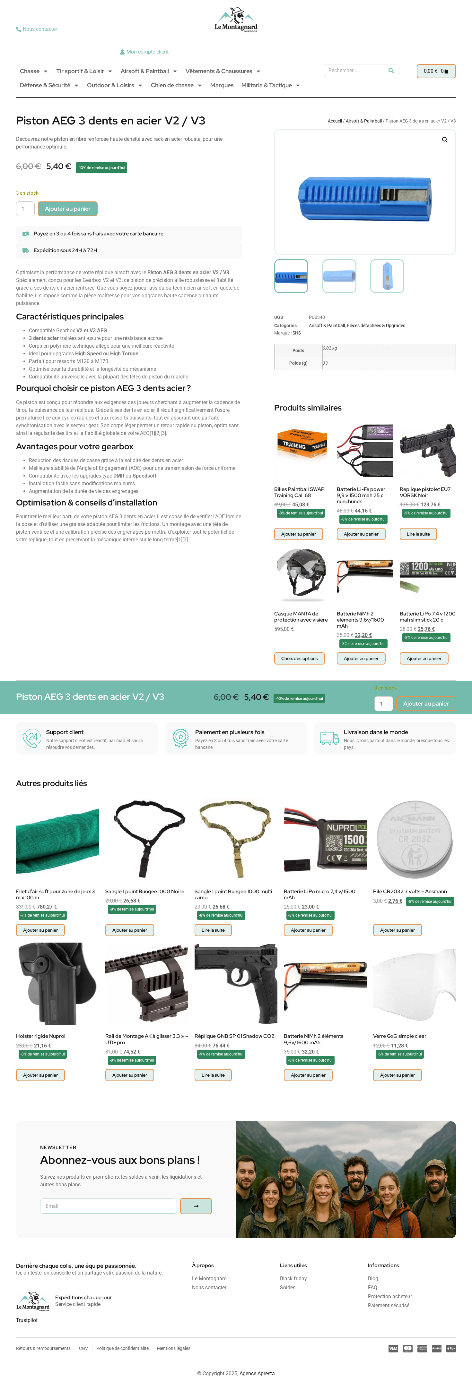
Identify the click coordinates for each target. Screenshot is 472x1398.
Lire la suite (418, 534)
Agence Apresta (257, 1373)
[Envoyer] (196, 1206)
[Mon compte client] (145, 52)
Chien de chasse (172, 85)
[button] (445, 140)
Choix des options (299, 658)
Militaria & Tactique (266, 85)
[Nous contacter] (37, 29)
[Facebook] (448, 40)
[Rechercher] (391, 70)
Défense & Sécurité (45, 85)
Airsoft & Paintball (145, 71)
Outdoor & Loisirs (110, 85)
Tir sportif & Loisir (80, 71)
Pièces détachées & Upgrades (376, 325)
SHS (297, 332)
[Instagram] (438, 40)
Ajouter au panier (68, 208)
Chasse (29, 71)
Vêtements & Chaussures (219, 71)
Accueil (335, 120)
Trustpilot (27, 1320)
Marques (222, 85)
